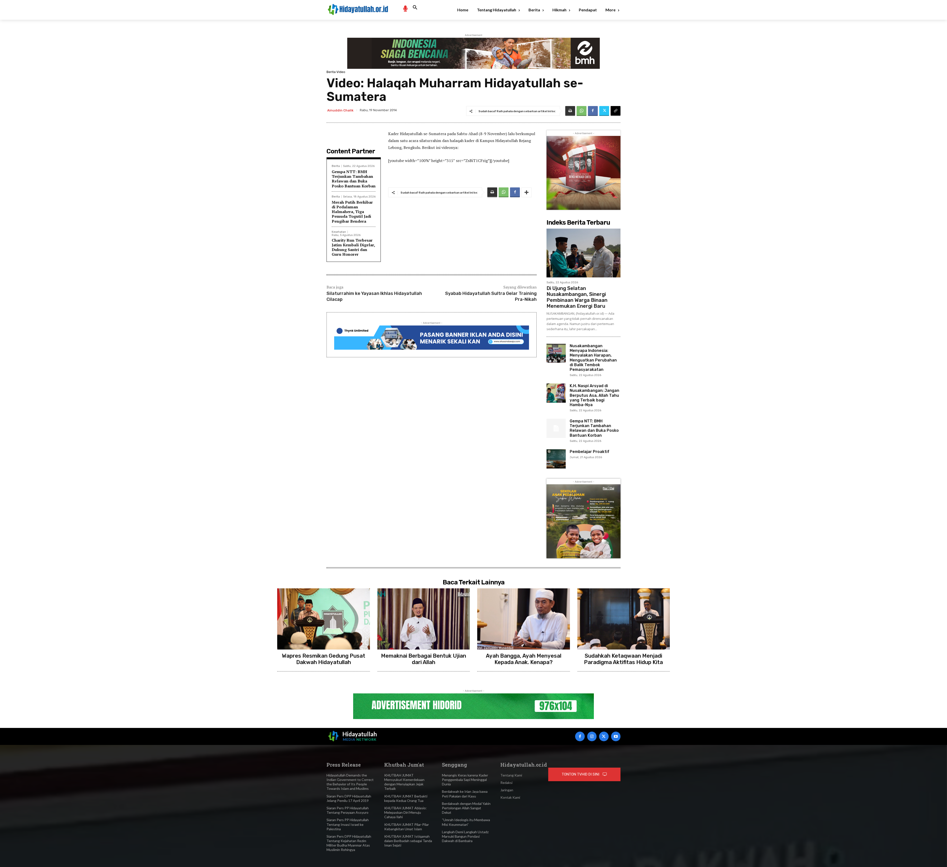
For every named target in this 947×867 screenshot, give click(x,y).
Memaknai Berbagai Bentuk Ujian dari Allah (423, 659)
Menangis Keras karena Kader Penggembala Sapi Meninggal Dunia (465, 779)
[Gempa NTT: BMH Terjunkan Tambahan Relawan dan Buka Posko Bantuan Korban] (556, 428)
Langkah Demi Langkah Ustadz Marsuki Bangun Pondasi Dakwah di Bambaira (465, 836)
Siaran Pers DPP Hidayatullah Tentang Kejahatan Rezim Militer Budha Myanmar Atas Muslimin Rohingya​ (349, 843)
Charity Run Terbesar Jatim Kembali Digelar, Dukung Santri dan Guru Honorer (353, 247)
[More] (526, 192)
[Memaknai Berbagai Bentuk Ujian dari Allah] (423, 619)
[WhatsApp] (581, 111)
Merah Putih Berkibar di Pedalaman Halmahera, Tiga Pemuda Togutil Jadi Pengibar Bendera (352, 211)
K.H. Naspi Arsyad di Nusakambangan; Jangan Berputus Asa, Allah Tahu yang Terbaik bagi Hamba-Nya (594, 395)
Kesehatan (339, 232)
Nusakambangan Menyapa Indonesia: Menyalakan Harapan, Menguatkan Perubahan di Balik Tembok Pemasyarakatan (593, 357)
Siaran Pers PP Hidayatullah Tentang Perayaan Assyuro (348, 810)
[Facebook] (593, 111)
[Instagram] (592, 736)
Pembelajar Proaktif (589, 451)
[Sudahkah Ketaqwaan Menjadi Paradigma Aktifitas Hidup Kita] (623, 619)
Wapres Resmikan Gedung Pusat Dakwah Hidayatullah (323, 659)
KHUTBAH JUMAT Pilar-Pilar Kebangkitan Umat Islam (406, 826)
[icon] (405, 8)
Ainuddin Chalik (340, 110)
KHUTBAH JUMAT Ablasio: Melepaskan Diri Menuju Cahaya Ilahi (405, 812)
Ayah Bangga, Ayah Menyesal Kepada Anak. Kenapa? (523, 659)
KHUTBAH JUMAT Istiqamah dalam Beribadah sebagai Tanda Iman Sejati (408, 840)
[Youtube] (615, 736)
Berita (336, 166)
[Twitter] (604, 111)
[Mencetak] (570, 111)
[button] (415, 7)
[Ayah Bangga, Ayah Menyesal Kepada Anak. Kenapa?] (523, 619)
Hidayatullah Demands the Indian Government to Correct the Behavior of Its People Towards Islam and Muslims (350, 782)
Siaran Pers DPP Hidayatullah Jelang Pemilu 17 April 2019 (349, 798)
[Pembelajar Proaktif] (556, 459)
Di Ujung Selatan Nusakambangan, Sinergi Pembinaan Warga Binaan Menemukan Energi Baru (576, 297)
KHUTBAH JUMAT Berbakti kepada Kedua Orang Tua (405, 798)
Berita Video (336, 71)
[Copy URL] (615, 111)
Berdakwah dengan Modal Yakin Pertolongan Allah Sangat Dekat (466, 807)
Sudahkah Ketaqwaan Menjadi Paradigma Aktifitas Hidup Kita (623, 659)
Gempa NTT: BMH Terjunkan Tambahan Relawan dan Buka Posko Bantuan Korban (354, 179)
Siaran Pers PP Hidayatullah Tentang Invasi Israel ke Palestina (348, 824)
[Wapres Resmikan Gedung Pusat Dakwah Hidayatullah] (323, 619)
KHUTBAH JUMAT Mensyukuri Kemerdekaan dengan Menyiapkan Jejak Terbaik (404, 782)
